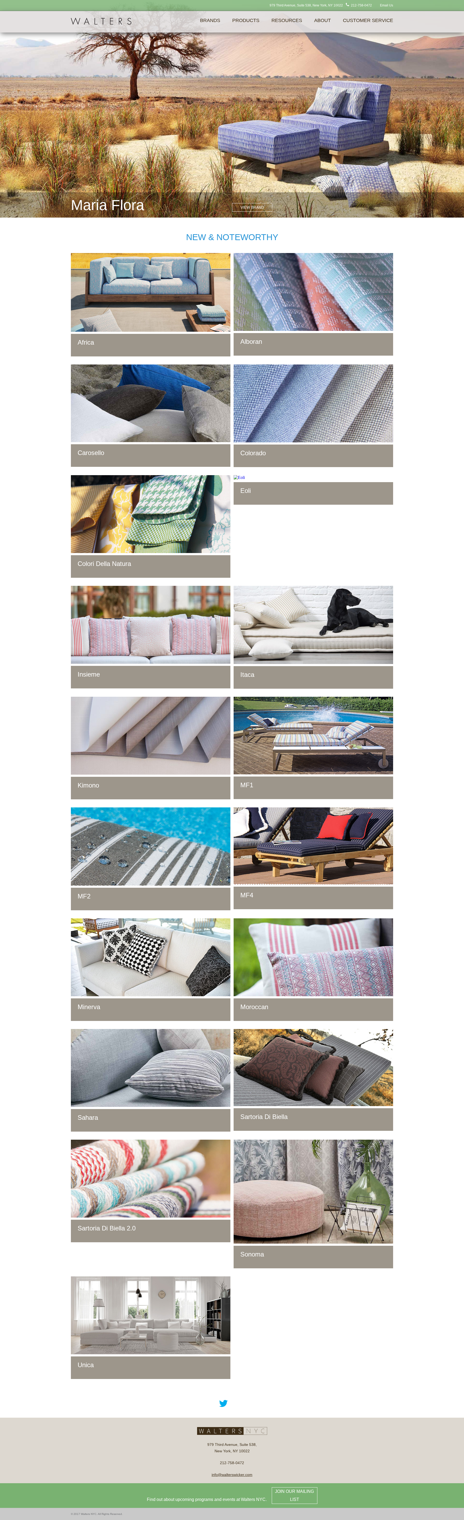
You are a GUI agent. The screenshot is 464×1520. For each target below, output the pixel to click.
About (322, 20)
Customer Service (368, 20)
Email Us (386, 5)
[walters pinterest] (240, 1403)
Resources (286, 20)
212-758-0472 (361, 5)
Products (245, 20)
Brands (210, 20)
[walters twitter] (223, 1403)
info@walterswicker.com (232, 1474)
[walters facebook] (206, 1403)
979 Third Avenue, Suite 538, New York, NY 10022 (306, 5)
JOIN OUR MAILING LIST (294, 1495)
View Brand (252, 207)
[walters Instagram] (257, 1403)
